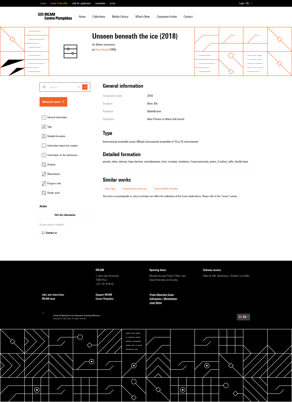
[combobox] (65, 87)
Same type (110, 188)
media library (120, 16)
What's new (142, 16)
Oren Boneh (102, 49)
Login (242, 3)
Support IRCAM (104, 294)
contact (188, 16)
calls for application (81, 3)
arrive (112, 3)
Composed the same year (134, 188)
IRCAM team (48, 298)
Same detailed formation (166, 188)
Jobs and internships (53, 294)
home (82, 16)
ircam (43, 3)
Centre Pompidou (105, 298)
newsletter (100, 3)
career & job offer (59, 3)
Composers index (167, 16)
